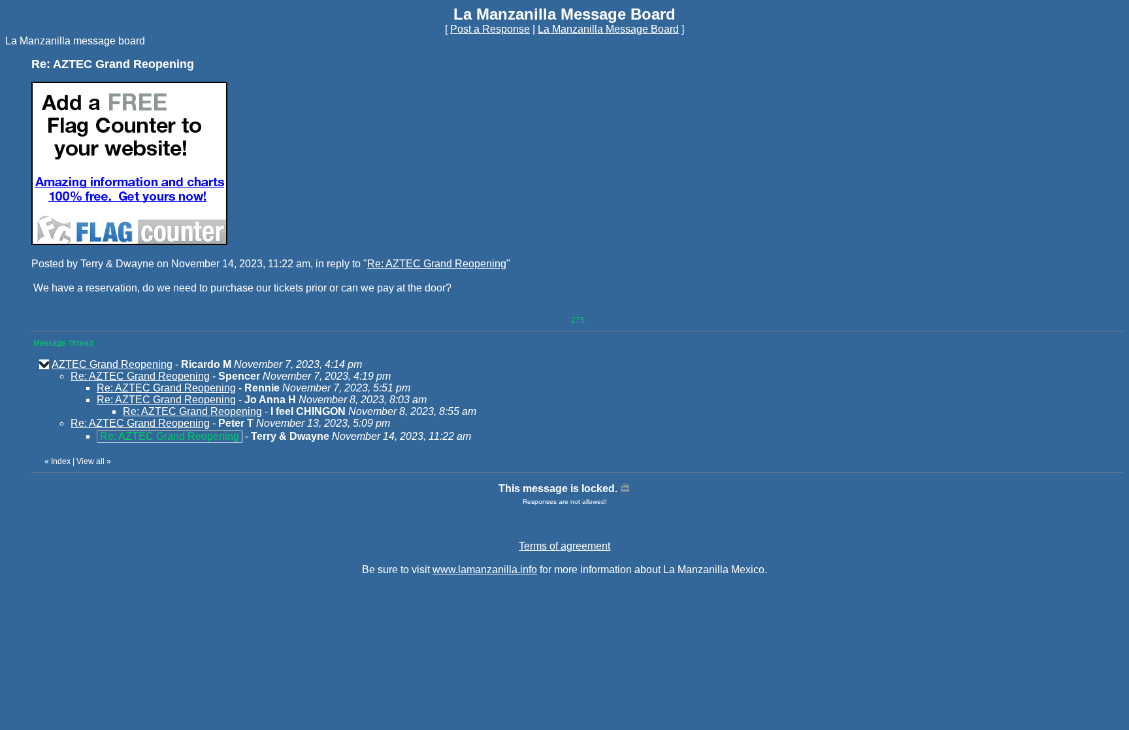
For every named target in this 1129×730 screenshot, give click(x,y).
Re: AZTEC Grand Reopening (436, 263)
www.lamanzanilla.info (485, 569)
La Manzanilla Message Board (608, 29)
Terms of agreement (564, 546)
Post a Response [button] (490, 29)
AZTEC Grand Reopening (112, 364)
